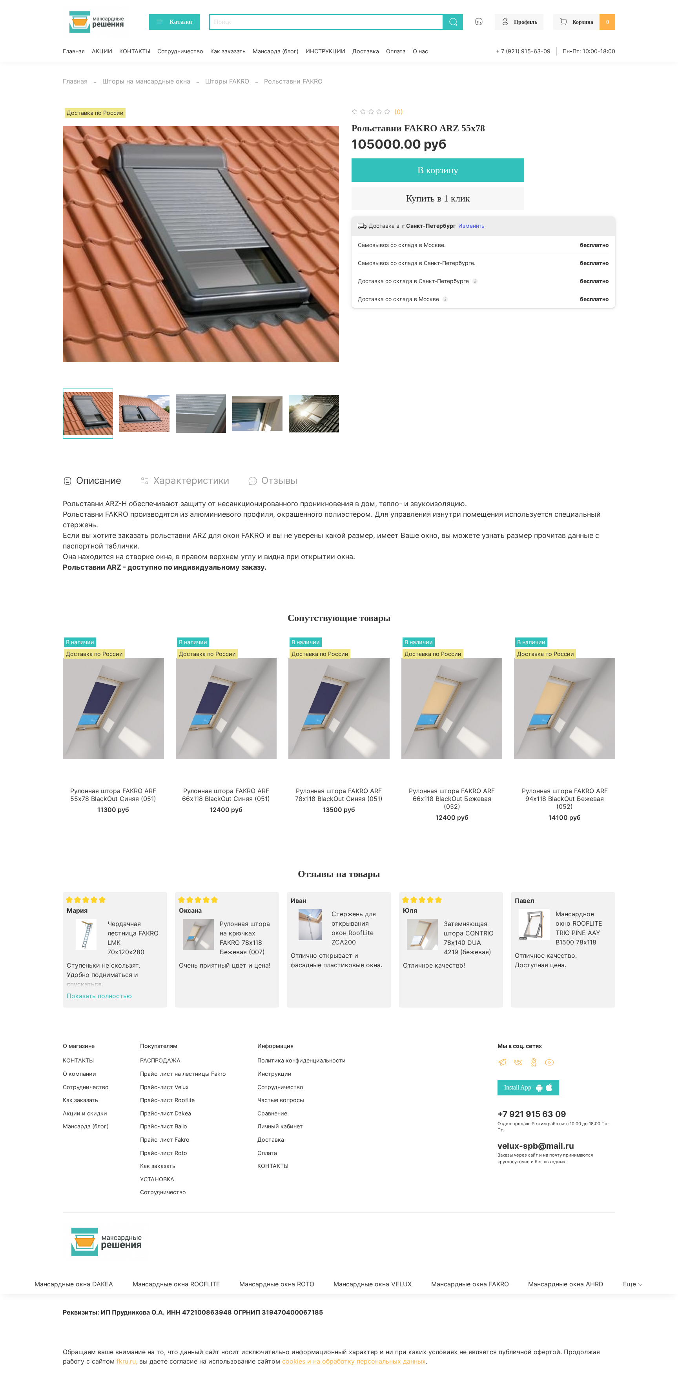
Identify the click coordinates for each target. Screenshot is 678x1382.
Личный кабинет (280, 1126)
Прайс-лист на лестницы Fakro (183, 1073)
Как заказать (228, 51)
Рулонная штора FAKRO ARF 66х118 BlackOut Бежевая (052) (452, 798)
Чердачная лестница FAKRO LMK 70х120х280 (133, 938)
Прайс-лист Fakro (165, 1139)
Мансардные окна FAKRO (470, 1284)
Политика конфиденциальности (301, 1060)
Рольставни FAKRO (293, 81)
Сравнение (272, 1113)
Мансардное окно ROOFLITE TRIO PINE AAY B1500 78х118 (579, 928)
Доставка (365, 51)
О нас (420, 51)
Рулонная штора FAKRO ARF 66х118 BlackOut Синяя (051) (226, 795)
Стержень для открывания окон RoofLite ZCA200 (354, 928)
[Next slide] (326, 244)
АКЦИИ (102, 51)
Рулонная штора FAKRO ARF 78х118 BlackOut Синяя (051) (339, 795)
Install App (520, 1087)
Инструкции (274, 1073)
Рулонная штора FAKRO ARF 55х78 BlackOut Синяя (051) (113, 795)
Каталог (181, 21)
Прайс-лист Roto (163, 1153)
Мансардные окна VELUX (373, 1284)
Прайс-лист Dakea (165, 1113)
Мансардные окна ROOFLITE (176, 1284)
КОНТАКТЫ (134, 51)
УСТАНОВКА (157, 1179)
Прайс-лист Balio (163, 1126)
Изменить (471, 225)
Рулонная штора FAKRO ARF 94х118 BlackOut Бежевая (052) (565, 798)
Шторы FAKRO (227, 81)
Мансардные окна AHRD (565, 1284)
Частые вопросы (280, 1100)
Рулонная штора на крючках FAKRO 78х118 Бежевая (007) (245, 938)
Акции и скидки (85, 1113)
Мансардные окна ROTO (276, 1284)
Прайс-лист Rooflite (167, 1100)
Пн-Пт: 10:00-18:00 (589, 51)
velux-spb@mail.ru (536, 1146)
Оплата (396, 51)
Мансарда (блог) (276, 51)
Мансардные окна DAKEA (74, 1284)
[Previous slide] (75, 244)
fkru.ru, (127, 1361)
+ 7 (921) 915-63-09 (523, 51)
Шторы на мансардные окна (146, 81)
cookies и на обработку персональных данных (354, 1361)
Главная (74, 51)
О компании (79, 1073)
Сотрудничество (180, 51)
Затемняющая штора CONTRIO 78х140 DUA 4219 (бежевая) (469, 938)
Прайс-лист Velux (164, 1087)
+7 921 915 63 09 (532, 1114)
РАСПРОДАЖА (160, 1060)
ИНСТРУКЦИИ (325, 51)
